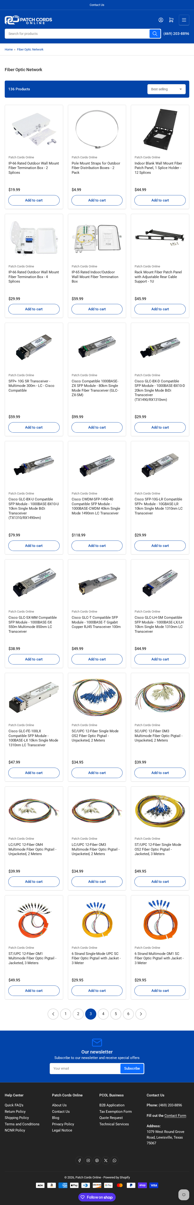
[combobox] (83, 34)
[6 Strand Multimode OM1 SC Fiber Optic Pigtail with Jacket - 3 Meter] (160, 920)
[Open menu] (184, 20)
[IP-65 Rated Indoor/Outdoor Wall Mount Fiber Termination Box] (97, 238)
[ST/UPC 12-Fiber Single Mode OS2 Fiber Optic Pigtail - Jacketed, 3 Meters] (160, 811)
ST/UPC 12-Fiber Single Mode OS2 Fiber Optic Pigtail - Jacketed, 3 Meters (158, 849)
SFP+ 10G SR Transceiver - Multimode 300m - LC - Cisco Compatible (31, 386)
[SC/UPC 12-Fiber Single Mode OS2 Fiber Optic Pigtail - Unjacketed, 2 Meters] (97, 697)
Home (9, 49)
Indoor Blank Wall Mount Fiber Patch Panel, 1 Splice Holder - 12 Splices (158, 168)
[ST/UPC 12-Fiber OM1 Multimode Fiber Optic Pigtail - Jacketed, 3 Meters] (34, 920)
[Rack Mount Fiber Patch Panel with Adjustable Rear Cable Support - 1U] (160, 238)
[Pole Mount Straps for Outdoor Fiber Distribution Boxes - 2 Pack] (97, 129)
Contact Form (175, 1115)
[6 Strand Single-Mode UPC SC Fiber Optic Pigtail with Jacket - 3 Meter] (97, 920)
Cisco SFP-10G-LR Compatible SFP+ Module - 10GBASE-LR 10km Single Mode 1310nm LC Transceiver (159, 506)
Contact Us (97, 5)
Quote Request (111, 1118)
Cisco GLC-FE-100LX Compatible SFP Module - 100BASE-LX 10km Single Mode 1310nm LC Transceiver (33, 738)
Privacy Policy (63, 1124)
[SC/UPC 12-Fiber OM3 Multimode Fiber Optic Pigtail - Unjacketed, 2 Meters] (160, 697)
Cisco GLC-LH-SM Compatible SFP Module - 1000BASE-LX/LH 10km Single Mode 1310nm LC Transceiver (159, 624)
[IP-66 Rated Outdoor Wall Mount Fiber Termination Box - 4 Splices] (34, 238)
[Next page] (141, 1014)
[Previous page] (53, 1014)
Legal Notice (62, 1130)
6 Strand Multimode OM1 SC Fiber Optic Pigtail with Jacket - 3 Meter (159, 958)
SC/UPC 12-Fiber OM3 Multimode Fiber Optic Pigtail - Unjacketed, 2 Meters (158, 735)
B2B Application (111, 1105)
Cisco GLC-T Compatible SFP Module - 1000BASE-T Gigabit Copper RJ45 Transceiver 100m (96, 622)
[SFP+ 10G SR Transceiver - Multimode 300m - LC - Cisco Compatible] (34, 347)
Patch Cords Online (21, 157)
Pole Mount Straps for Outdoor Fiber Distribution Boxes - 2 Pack (96, 168)
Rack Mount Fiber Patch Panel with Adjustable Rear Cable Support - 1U (158, 277)
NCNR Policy (15, 1130)
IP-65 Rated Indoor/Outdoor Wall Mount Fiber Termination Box (95, 277)
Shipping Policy (17, 1118)
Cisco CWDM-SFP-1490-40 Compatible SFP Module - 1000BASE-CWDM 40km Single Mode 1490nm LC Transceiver (96, 506)
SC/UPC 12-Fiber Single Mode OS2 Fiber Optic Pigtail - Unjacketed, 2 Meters (95, 735)
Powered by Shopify (116, 1177)
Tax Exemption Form (115, 1111)
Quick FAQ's (14, 1105)
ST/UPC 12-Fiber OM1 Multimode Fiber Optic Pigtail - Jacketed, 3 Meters (32, 958)
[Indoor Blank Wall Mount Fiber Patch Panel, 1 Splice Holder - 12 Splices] (160, 129)
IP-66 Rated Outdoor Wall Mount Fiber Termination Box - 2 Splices (34, 168)
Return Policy (15, 1111)
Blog (55, 1118)
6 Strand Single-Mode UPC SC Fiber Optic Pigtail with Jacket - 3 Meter (96, 958)
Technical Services (114, 1124)
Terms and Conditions (22, 1124)
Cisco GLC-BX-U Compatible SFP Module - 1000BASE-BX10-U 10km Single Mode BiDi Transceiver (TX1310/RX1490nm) (34, 508)
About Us (59, 1105)
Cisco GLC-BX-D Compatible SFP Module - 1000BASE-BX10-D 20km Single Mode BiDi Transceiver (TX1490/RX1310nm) (160, 390)
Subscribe (132, 1068)
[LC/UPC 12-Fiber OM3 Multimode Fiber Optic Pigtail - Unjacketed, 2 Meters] (97, 811)
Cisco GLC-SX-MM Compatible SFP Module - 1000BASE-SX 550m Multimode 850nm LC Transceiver (33, 624)
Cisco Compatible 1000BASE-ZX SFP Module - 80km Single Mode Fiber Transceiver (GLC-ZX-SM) (95, 388)
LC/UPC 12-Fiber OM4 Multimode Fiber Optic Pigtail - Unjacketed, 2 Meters (32, 849)
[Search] (155, 34)
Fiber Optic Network (30, 49)
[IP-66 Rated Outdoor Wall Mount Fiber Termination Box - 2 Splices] (34, 129)
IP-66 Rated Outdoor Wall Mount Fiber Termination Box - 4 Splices (34, 277)
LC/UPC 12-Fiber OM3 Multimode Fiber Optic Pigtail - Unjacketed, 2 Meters (95, 849)
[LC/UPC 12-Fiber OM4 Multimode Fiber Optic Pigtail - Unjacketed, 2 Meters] (34, 811)
